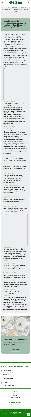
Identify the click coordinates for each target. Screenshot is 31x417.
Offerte (15, 395)
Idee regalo (15, 397)
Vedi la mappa (7, 374)
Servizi (15, 393)
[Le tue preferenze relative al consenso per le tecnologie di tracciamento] (28, 414)
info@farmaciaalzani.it (9, 385)
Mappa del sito (13, 413)
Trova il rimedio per (15, 402)
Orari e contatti (15, 404)
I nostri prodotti (15, 400)
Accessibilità (5, 413)
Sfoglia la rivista (15, 349)
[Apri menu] (2, 2)
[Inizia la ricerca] (29, 2)
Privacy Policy (21, 413)
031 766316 (6, 382)
